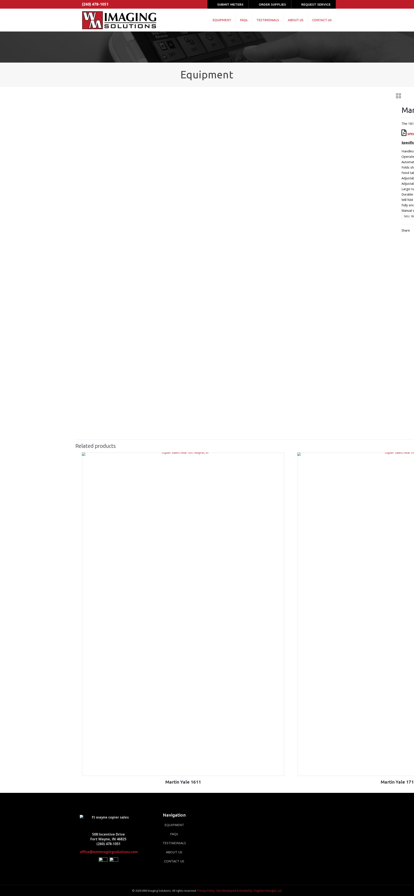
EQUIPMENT (174, 825)
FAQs (174, 834)
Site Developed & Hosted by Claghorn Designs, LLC (249, 891)
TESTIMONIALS (174, 843)
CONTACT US (174, 861)
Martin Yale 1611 (183, 781)
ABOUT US (174, 852)
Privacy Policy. (206, 891)
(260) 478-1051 (95, 4)
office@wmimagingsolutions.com (109, 851)
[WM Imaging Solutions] (120, 20)
